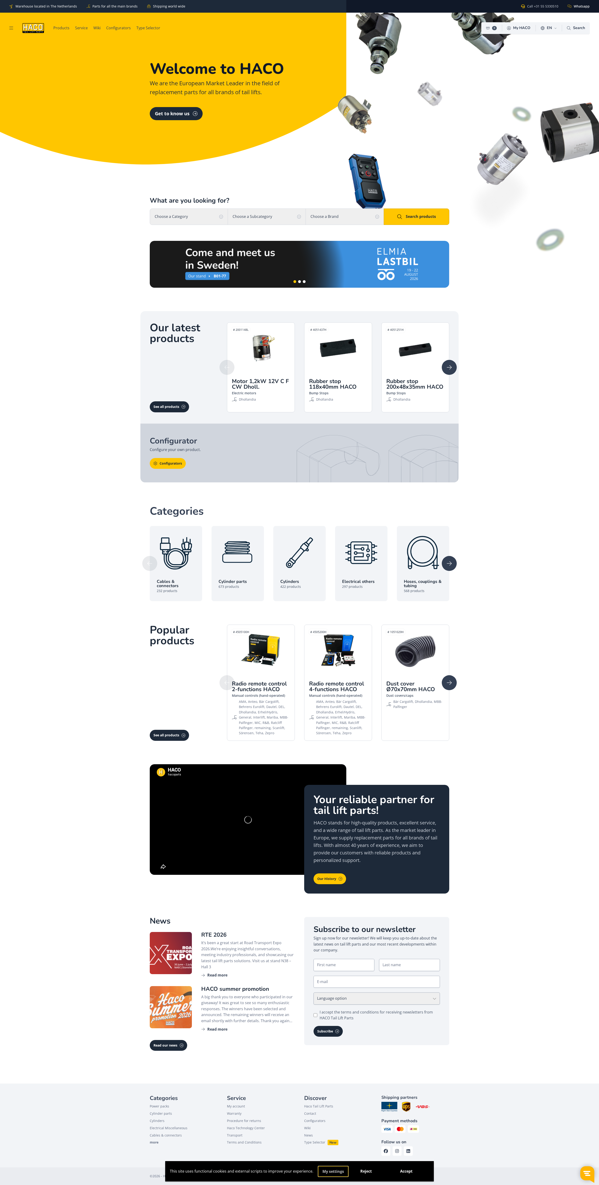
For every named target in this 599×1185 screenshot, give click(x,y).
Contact (310, 1113)
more (154, 1142)
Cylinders (157, 1120)
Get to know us (172, 113)
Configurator (416, 264)
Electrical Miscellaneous (168, 1128)
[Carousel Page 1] (294, 281)
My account (236, 1106)
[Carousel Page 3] (304, 281)
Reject (366, 1171)
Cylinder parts (161, 1113)
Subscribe (325, 1031)
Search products (421, 216)
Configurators (171, 463)
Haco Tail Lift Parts (318, 1106)
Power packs (159, 1106)
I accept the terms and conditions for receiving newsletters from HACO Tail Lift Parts (376, 1015)
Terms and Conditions (244, 1142)
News (308, 1135)
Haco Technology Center (246, 1128)
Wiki (307, 1128)
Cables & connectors (166, 1135)
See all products (166, 406)
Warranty (234, 1113)
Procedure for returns (244, 1120)
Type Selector (314, 1142)
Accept (406, 1171)
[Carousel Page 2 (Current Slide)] (299, 281)
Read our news (165, 1045)
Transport (234, 1135)
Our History (326, 878)
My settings (333, 1171)
